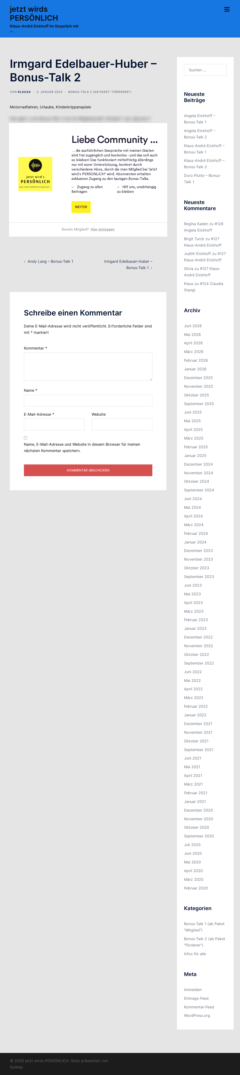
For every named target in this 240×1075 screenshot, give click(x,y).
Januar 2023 (195, 628)
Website (99, 414)
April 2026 (193, 343)
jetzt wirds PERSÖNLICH (34, 13)
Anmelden (193, 989)
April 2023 (193, 602)
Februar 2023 (196, 619)
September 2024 (199, 490)
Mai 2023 (192, 594)
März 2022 (193, 697)
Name (30, 390)
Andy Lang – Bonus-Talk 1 (50, 261)
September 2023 (199, 576)
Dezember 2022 (198, 637)
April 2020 (193, 870)
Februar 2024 (196, 533)
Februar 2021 (195, 792)
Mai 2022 (192, 680)
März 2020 (193, 879)
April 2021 (193, 775)
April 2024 (193, 516)
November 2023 (198, 559)
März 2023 (193, 611)
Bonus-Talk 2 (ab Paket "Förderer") (100, 92)
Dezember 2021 (198, 723)
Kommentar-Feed (199, 1007)
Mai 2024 (192, 507)
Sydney (16, 1067)
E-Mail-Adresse (39, 414)
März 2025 (193, 438)
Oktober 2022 (196, 654)
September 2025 (199, 403)
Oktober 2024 (196, 481)
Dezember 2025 (198, 377)
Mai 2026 (192, 334)
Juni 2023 (193, 585)
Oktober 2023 (196, 568)
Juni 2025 (193, 412)
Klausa (24, 92)
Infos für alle (195, 953)
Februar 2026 (196, 360)
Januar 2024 (195, 542)
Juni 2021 (192, 758)
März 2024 (193, 524)
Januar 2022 (195, 715)
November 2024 (198, 473)
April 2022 (193, 689)
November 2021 (198, 732)
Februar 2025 (196, 446)
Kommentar (35, 348)
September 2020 (199, 836)
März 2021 (193, 784)
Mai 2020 (192, 862)
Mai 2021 (192, 766)
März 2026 (193, 351)
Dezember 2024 (198, 464)
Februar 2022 (196, 706)
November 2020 (198, 819)
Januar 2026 (195, 369)
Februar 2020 (196, 888)
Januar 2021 (195, 801)
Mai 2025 (192, 420)
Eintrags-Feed (196, 998)
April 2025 (193, 429)
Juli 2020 (192, 844)
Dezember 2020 (198, 810)
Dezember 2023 (198, 550)
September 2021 (198, 749)
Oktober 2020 (196, 827)
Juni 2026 (193, 325)
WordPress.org (197, 1015)
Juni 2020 (193, 853)
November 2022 (198, 645)
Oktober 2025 (196, 395)
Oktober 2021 (196, 741)
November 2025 (198, 386)
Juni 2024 (193, 498)
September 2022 (199, 663)
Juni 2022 (193, 671)
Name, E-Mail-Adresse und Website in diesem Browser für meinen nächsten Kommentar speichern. (82, 447)
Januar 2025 (195, 455)
